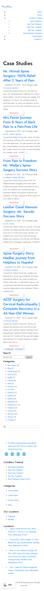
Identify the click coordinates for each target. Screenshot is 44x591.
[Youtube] (24, 455)
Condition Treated (35, 18)
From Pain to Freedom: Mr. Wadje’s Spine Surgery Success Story (20, 165)
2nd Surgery (11, 365)
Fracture (10, 380)
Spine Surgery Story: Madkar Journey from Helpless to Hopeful (19, 258)
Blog (9, 368)
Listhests (8, 177)
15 (19, 349)
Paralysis (15, 270)
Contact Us (38, 39)
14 (17, 349)
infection (10, 386)
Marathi (10, 398)
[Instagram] (18, 455)
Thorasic (10, 417)
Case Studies (37, 36)
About (39, 15)
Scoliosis (10, 411)
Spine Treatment (36, 21)
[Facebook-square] (6, 455)
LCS (6, 134)
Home (39, 12)
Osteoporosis (12, 405)
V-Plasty (10, 420)
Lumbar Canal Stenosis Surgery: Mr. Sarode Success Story (20, 212)
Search (28, 357)
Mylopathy (11, 401)
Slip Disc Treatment (35, 30)
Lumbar (11, 134)
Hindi (9, 383)
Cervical (8, 88)
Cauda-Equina (12, 371)
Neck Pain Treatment (34, 27)
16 (21, 349)
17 (22, 349)
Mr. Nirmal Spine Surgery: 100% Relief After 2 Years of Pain (19, 76)
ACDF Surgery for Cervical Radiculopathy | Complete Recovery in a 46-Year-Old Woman (21, 306)
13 (16, 349)
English (9, 377)
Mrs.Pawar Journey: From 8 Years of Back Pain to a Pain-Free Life (20, 122)
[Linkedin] (12, 455)
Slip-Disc (15, 88)
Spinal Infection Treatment (32, 33)
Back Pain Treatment (34, 24)
